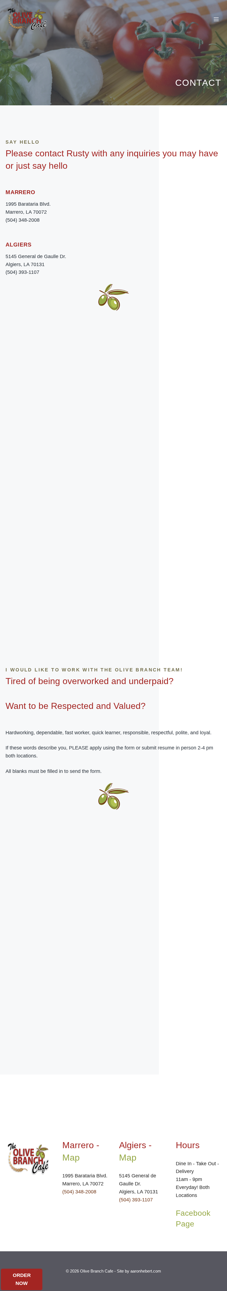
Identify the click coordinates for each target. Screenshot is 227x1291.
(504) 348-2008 (79, 1191)
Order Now (22, 1279)
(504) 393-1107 (136, 1199)
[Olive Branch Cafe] (27, 20)
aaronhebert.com (145, 1271)
